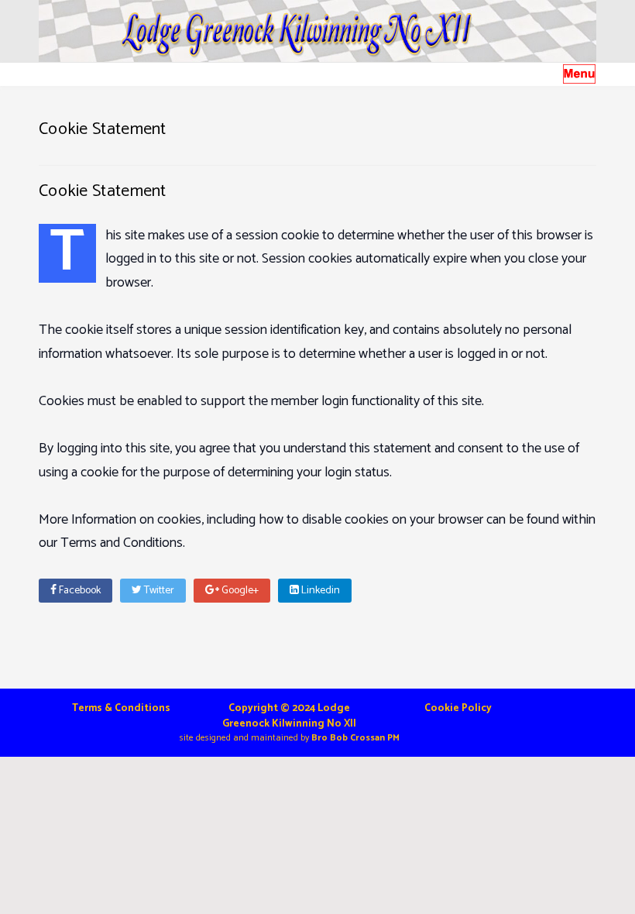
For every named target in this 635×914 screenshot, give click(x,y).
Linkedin (319, 591)
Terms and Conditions (121, 543)
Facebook (79, 591)
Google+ (239, 591)
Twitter (158, 591)
